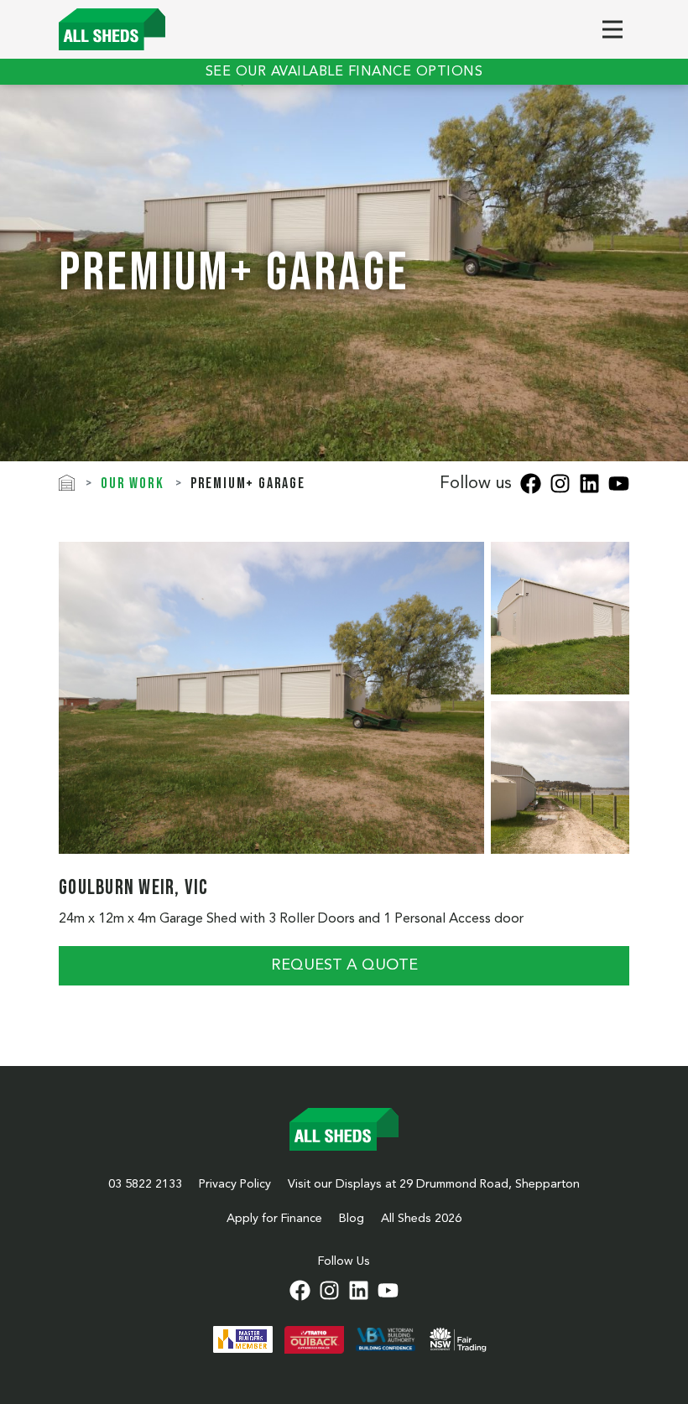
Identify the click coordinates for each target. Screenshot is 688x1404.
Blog (351, 1219)
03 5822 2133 (145, 1184)
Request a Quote (344, 965)
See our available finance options (344, 72)
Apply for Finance (274, 1219)
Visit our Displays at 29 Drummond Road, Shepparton (434, 1184)
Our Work (132, 483)
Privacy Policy (235, 1184)
